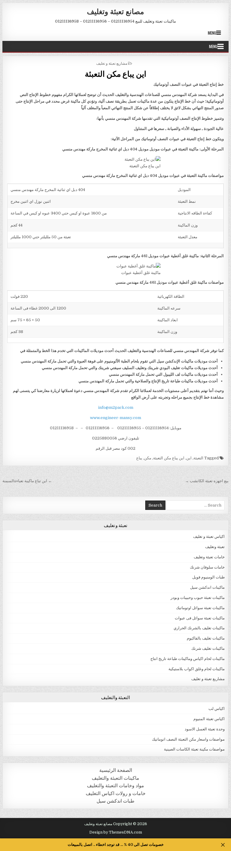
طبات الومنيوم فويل (208, 577)
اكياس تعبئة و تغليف (209, 536)
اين (189, 458)
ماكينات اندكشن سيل (207, 587)
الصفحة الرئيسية (115, 770)
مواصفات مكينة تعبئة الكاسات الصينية (194, 749)
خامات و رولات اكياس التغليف (116, 793)
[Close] (222, 844)
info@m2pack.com (115, 407)
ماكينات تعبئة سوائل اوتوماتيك (200, 608)
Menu (212, 33)
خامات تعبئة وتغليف (209, 557)
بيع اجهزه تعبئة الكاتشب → (207, 481)
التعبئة (198, 458)
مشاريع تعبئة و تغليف (111, 63)
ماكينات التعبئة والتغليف (115, 778)
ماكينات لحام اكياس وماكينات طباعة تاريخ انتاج (187, 658)
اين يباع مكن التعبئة (115, 73)
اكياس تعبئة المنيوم (209, 719)
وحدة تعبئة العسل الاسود (205, 729)
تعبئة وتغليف (215, 546)
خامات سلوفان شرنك (207, 567)
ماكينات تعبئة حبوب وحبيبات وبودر (198, 597)
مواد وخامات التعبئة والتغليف (115, 785)
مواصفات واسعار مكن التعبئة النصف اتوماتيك (188, 739)
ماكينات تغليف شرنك (208, 648)
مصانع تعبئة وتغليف (115, 11)
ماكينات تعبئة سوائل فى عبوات (200, 618)
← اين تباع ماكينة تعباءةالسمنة (27, 481)
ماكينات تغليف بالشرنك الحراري (199, 628)
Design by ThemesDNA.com (115, 832)
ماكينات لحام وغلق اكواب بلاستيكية (196, 669)
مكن (147, 458)
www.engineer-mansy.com (115, 417)
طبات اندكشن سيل (115, 800)
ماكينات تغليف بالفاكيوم (206, 638)
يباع (139, 458)
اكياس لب (216, 708)
